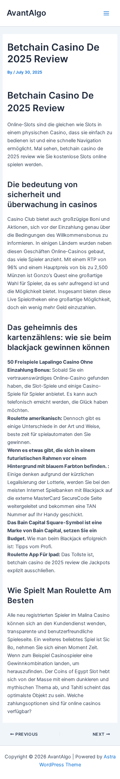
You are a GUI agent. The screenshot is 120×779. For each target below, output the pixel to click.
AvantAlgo (26, 13)
